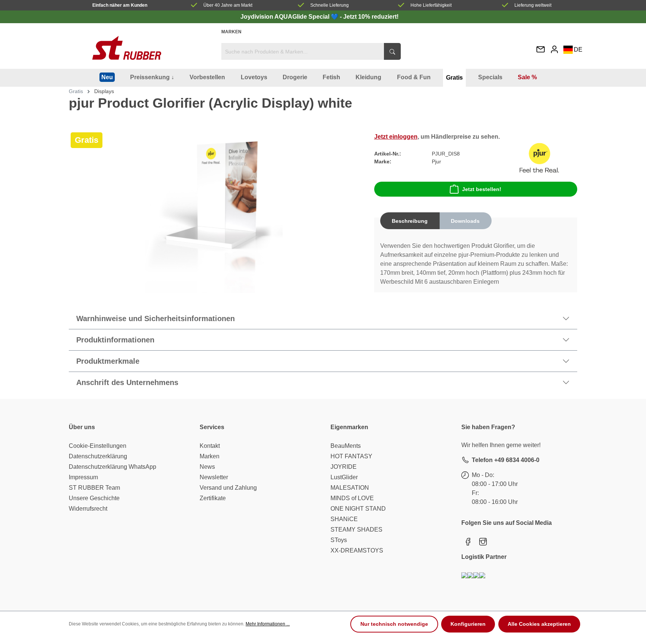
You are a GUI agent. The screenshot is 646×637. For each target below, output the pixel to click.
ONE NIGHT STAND (358, 508)
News (207, 467)
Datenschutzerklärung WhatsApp (112, 467)
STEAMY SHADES (356, 529)
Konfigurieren (468, 624)
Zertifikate (213, 498)
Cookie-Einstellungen (97, 446)
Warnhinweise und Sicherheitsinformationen (155, 318)
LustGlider (344, 477)
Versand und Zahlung (228, 487)
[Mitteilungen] (540, 50)
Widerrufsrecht (88, 508)
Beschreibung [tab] (410, 221)
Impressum (83, 477)
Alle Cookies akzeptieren (539, 624)
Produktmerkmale (107, 361)
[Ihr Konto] (554, 49)
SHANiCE (344, 519)
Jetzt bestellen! (481, 189)
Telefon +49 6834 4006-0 (505, 460)
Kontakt (210, 446)
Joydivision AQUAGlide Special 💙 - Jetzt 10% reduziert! (319, 16)
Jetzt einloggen (396, 136)
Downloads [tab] (465, 221)
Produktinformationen (115, 340)
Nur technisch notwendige (394, 624)
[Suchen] (392, 51)
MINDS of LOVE (352, 498)
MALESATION (349, 487)
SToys (338, 540)
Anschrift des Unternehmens (127, 382)
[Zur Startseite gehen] (127, 48)
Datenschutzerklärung (98, 456)
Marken (231, 31)
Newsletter (214, 477)
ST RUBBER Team (94, 487)
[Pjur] (539, 157)
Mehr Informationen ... (268, 624)
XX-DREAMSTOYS (356, 550)
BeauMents (345, 446)
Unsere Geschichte (94, 498)
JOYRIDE (343, 467)
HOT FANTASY (351, 456)
